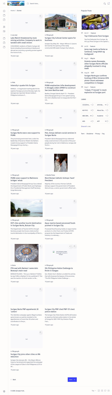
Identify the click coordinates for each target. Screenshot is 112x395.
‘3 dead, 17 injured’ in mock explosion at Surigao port (95, 91)
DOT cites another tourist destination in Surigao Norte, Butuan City (26, 224)
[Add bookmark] (40, 16)
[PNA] (13, 82)
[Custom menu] (4, 38)
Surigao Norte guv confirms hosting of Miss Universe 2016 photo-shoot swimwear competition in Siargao (96, 79)
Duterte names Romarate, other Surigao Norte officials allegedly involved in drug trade (96, 64)
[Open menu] (4, 3)
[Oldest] (72, 379)
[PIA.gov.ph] (49, 35)
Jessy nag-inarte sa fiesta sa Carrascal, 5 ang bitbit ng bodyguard (95, 51)
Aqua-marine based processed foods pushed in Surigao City (60, 224)
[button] (70, 246)
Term (82, 134)
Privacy (97, 134)
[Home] (4, 11)
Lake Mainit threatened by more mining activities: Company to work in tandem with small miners (26, 40)
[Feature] (93, 33)
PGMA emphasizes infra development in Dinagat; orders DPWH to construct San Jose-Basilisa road (60, 87)
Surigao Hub (20, 391)
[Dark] (104, 3)
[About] (4, 27)
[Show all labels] (85, 126)
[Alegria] (92, 58)
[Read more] (39, 56)
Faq (103, 134)
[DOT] (92, 72)
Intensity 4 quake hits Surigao (23, 85)
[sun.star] (14, 35)
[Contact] (4, 31)
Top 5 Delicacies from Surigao (96, 36)
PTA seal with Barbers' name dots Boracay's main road (24, 269)
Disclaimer (90, 134)
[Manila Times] (50, 175)
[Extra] (14, 265)
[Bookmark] (108, 3)
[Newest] (13, 379)
